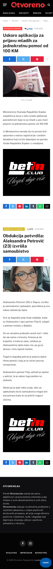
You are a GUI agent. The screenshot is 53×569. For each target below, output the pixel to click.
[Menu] (5, 4)
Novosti (24, 13)
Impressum (26, 553)
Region (37, 13)
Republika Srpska (12, 28)
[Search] (48, 4)
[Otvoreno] (28, 5)
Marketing (41, 553)
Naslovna (9, 13)
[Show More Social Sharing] (47, 59)
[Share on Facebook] (9, 59)
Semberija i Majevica (14, 229)
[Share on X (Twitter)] (23, 59)
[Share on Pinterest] (37, 59)
